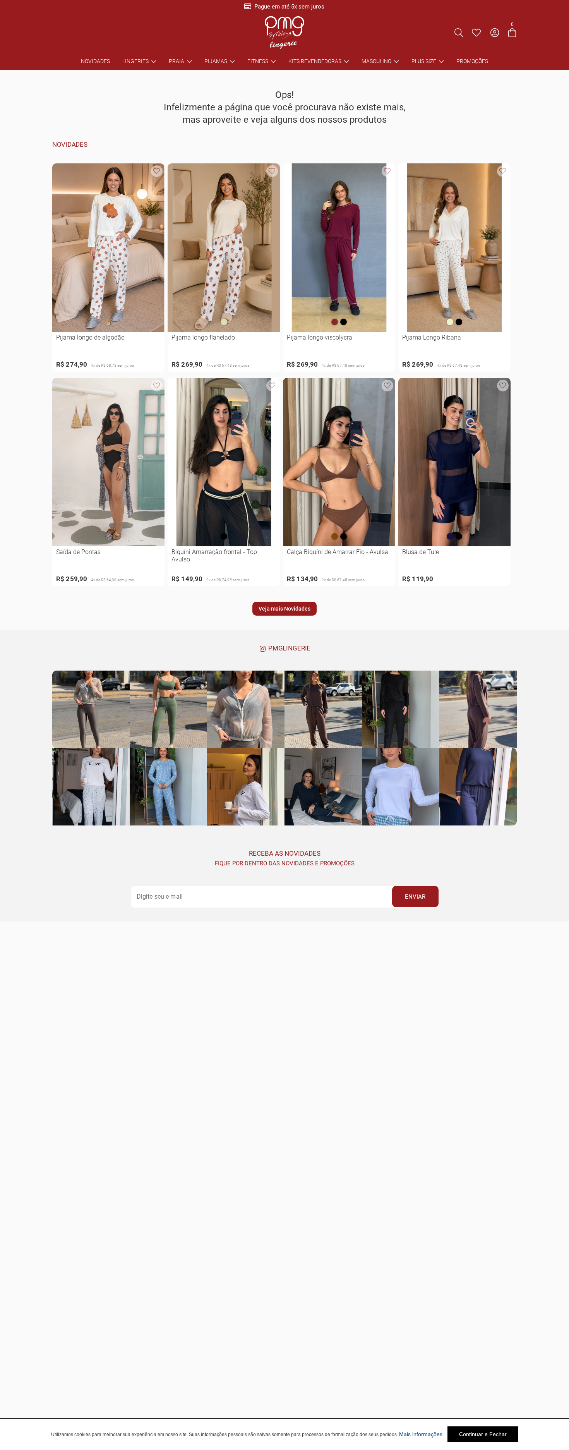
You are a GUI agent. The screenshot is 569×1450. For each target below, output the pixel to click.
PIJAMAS (215, 61)
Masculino (376, 61)
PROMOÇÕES (472, 61)
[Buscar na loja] (459, 32)
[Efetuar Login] (495, 32)
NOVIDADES (95, 61)
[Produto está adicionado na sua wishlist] (157, 171)
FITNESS (257, 61)
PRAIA (176, 61)
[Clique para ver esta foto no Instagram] (91, 709)
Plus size (423, 61)
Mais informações (420, 1434)
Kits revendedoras (314, 61)
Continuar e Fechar (483, 1434)
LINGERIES (135, 61)
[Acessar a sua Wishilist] (476, 32)
